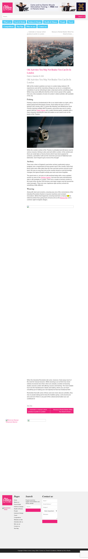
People (62, 22)
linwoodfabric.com (35, 501)
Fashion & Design (34, 22)
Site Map (16, 528)
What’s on (7, 22)
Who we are (30, 26)
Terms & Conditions (51, 550)
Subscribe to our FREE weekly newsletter (73, 430)
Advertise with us (18, 521)
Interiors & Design (18, 513)
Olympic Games (46, 177)
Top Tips (20, 26)
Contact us (43, 26)
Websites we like (18, 519)
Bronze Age (63, 198)
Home (15, 500)
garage (31, 503)
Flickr (81, 505)
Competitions (9, 26)
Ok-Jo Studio (66, 550)
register (27, 501)
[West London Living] (7, 8)
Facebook (81, 509)
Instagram (81, 496)
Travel (70, 22)
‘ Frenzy (41, 110)
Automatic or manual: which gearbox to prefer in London (36, 33)
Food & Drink (19, 22)
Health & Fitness (50, 22)
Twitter (81, 501)
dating (27, 503)
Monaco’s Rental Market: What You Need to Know (63, 33)
